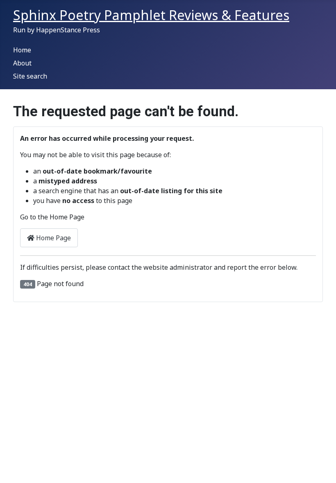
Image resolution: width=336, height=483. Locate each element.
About (22, 63)
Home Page (52, 237)
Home (22, 49)
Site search (30, 76)
